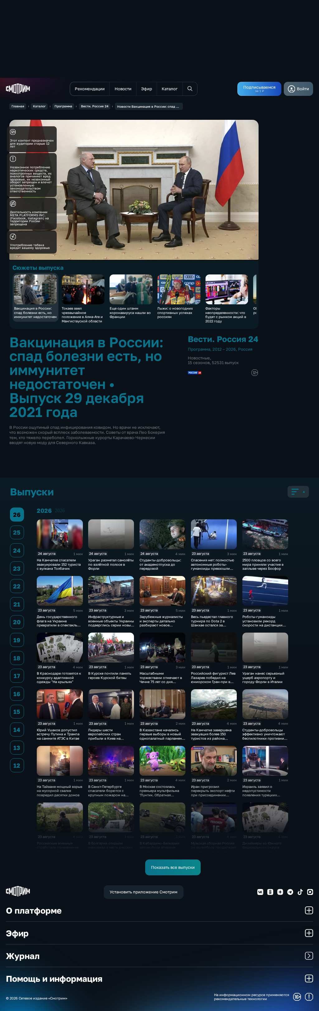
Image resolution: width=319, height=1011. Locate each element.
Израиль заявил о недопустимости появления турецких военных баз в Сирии (260, 792)
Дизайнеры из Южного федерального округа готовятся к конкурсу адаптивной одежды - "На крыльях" (264, 851)
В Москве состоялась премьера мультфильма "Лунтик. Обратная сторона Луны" (159, 792)
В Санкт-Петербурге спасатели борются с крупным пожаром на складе (106, 792)
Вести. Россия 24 (94, 106)
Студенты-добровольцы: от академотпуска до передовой (160, 564)
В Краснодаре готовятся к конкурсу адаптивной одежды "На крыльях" (59, 677)
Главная (18, 106)
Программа (63, 106)
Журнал (23, 956)
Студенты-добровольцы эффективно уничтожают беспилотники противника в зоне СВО (265, 736)
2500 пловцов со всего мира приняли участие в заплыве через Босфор (262, 564)
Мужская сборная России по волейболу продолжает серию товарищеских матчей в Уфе (213, 849)
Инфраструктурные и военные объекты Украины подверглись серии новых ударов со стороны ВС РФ (111, 623)
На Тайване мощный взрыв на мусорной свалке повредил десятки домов (59, 790)
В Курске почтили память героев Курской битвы (109, 675)
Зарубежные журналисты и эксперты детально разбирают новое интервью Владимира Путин (161, 625)
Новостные (199, 357)
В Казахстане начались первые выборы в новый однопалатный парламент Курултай (161, 736)
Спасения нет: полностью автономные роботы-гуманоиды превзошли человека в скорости (212, 566)
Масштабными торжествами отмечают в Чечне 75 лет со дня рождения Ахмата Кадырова (161, 681)
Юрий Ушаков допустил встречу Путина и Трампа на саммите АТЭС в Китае (58, 734)
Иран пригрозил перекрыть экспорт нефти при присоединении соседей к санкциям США (213, 792)
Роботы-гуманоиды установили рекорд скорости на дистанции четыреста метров (262, 623)
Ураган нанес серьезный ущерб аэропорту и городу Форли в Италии (263, 677)
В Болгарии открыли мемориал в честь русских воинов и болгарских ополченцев (110, 849)
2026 (60, 510)
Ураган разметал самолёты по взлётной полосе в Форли (111, 564)
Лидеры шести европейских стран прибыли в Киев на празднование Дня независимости (104, 738)
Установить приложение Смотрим (143, 891)
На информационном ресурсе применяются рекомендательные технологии (251, 997)
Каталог (39, 106)
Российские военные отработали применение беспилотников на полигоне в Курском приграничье (58, 851)
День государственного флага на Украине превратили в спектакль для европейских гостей (57, 623)
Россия (245, 349)
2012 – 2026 (224, 349)
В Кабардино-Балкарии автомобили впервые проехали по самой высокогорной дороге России (159, 851)
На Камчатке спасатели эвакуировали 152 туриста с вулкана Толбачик (59, 564)
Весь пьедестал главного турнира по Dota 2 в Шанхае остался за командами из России (212, 623)
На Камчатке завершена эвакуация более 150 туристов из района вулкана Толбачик (211, 736)
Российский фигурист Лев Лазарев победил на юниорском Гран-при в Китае (213, 679)
